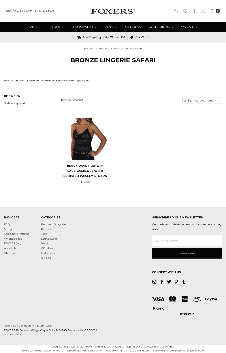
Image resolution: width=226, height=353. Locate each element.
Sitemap (9, 253)
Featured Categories (53, 224)
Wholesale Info (13, 238)
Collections (159, 26)
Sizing (8, 229)
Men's (109, 26)
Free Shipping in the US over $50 (103, 37)
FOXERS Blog (13, 243)
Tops (56, 26)
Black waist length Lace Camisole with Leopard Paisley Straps (85, 171)
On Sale (188, 26)
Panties (34, 26)
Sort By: (187, 100)
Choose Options (85, 151)
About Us (10, 248)
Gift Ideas (133, 26)
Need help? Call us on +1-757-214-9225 (30, 11)
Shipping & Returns (16, 233)
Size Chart (141, 37)
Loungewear (83, 26)
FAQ (7, 224)
